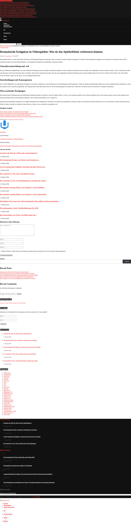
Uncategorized (8, 46)
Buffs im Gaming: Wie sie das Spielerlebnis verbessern (15, 115)
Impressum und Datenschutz (8, 493)
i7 (5, 384)
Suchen (2, 259)
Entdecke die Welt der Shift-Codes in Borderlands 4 (14, 2)
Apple (7, 376)
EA (6, 379)
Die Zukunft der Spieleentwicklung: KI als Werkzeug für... (16, 15)
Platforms (7, 398)
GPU (6, 381)
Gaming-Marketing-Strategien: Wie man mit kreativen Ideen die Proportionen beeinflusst (28, 474)
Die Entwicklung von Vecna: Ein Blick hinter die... (18, 215)
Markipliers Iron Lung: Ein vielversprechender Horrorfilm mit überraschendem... (30, 201)
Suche (19, 44)
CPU (6, 377)
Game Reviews (8, 26)
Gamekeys (7, 25)
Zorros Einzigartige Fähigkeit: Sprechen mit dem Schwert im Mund (19, 275)
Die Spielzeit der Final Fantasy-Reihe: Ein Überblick (18, 465)
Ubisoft (7, 409)
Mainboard (8, 392)
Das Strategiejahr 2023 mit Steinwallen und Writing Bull (19, 457)
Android (7, 374)
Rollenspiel (8, 401)
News (5, 39)
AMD (7, 373)
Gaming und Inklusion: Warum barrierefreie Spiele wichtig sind (18, 113)
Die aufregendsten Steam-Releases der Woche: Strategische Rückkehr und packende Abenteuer (29, 482)
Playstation (7, 33)
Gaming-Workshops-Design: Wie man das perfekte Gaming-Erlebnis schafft (21, 116)
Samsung (7, 405)
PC (4, 29)
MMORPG (8, 393)
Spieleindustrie (9, 406)
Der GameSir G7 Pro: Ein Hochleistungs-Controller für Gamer (17, 9)
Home (5, 23)
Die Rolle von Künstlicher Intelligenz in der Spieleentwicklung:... (18, 13)
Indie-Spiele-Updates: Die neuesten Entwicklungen (14, 111)
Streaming (8, 408)
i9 (5, 385)
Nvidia (7, 397)
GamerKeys (9, 56)
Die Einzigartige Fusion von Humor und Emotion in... (15, 4)
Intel (6, 387)
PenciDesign (36, 496)
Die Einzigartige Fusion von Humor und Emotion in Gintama (17, 273)
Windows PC (8, 413)
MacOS (7, 390)
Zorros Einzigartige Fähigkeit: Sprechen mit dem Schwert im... (17, 5)
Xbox (5, 36)
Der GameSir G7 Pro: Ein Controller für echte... (13, 7)
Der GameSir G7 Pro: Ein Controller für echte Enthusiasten (16, 276)
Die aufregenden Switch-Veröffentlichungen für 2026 (19, 208)
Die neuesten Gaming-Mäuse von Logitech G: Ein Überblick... (17, 10)
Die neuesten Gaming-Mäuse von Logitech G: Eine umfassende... (18, 12)
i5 (5, 382)
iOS (6, 389)
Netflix (7, 395)
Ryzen (7, 403)
